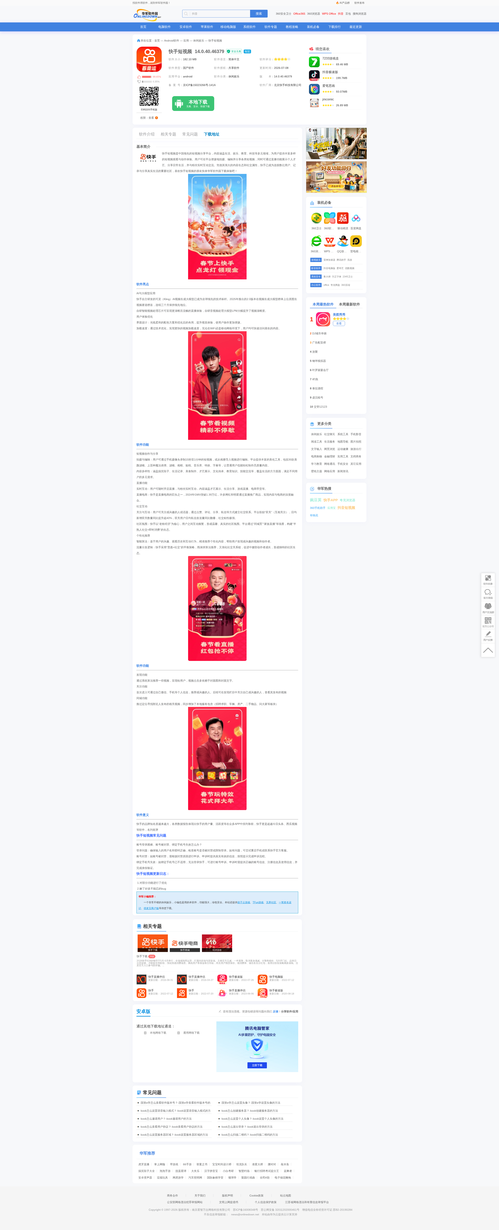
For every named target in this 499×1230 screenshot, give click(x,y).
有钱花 (314, 515)
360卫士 (316, 228)
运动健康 (342, 449)
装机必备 (313, 26)
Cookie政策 (257, 1195)
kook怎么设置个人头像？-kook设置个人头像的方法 (252, 1118)
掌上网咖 (159, 1164)
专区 (247, 51)
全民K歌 (265, 1177)
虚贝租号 (317, 397)
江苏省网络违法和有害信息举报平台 (307, 1202)
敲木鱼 (285, 1164)
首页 (143, 26)
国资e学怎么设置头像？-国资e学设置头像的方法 (251, 1102)
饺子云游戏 (243, 902)
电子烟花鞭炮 (283, 1177)
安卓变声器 (145, 1177)
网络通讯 (329, 463)
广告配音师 (319, 342)
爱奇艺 (340, 268)
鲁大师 (327, 276)
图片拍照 (355, 441)
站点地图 (285, 1195)
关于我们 (200, 1195)
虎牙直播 (143, 1164)
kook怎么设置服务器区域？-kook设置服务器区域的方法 (174, 1134)
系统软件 (249, 26)
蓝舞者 (288, 1171)
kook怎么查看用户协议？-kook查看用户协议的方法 (172, 1126)
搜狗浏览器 (359, 13)
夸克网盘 (335, 285)
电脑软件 (164, 26)
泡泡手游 (165, 1171)
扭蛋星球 (180, 1171)
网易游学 (178, 1177)
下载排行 (334, 26)
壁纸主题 (316, 471)
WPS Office (329, 13)
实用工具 (342, 456)
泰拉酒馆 (317, 388)
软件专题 (271, 26)
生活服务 (329, 441)
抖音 (340, 13)
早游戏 (174, 1164)
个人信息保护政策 (266, 1202)
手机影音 (355, 434)
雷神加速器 (329, 260)
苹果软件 (207, 26)
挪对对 (272, 1164)
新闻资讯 (342, 471)
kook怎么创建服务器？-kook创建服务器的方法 (250, 1110)
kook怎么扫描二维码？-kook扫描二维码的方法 (250, 1134)
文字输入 (316, 449)
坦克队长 (241, 1164)
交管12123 (320, 406)
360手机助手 (318, 507)
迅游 (349, 260)
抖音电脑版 (329, 268)
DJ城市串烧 (319, 333)
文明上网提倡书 (228, 1202)
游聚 (315, 351)
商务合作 (172, 1195)
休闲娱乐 (198, 40)
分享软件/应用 (289, 1011)
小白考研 (228, 1171)
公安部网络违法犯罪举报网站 (185, 1202)
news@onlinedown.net (245, 1214)
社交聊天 (329, 434)
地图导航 (342, 441)
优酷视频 (349, 268)
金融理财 (329, 456)
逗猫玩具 (162, 1177)
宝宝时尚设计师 (221, 1164)
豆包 (348, 13)
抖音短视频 (346, 508)
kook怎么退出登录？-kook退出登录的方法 (247, 1126)
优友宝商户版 (151, 908)
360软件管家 (330, 228)
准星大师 (257, 1164)
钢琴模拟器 (319, 360)
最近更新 (355, 26)
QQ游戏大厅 (343, 251)
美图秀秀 (339, 314)
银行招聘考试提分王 (266, 1171)
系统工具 (342, 434)
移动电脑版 (228, 26)
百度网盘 (355, 228)
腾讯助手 (341, 260)
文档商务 (355, 456)
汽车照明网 (195, 1177)
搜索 (259, 13)
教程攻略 (292, 26)
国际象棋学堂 (215, 1177)
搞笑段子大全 (146, 1171)
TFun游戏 (258, 902)
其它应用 (355, 463)
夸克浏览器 (347, 500)
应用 (186, 40)
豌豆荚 (316, 500)
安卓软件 (186, 26)
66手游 (187, 1164)
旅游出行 (355, 449)
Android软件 (171, 40)
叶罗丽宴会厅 (320, 370)
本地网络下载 (158, 1032)
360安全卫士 (283, 13)
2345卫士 (348, 276)
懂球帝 (232, 1177)
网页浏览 (329, 449)
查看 (339, 323)
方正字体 (336, 276)
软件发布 (359, 2)
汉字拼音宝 (211, 1171)
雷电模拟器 (356, 251)
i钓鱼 (315, 379)
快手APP (331, 500)
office (326, 285)
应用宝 (331, 507)
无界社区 (271, 902)
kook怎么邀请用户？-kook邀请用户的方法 (166, 1118)
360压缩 (345, 285)
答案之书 (201, 1164)
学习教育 (316, 463)
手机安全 (342, 463)
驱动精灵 (342, 228)
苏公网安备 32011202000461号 (280, 1209)
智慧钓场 (244, 1171)
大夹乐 (195, 1171)
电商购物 (316, 456)
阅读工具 (316, 441)
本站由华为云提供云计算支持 (279, 1214)
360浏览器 (313, 13)
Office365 (299, 13)
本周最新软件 (349, 304)
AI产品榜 (345, 2)
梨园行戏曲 (248, 1177)
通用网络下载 (191, 1032)
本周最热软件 (323, 304)
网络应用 (329, 471)
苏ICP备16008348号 (245, 1209)
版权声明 (227, 1195)
